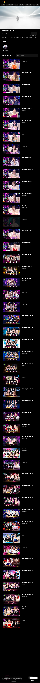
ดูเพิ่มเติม (4, 41)
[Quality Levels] (33, 26)
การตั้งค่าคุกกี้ (33, 680)
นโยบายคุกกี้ (14, 681)
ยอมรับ (34, 678)
